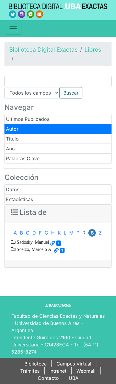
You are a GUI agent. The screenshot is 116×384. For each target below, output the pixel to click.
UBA (74, 378)
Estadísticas (19, 199)
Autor (12, 129)
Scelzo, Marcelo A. (34, 249)
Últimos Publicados (27, 119)
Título (12, 139)
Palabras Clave (23, 158)
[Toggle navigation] (13, 29)
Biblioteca (35, 364)
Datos (12, 189)
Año (10, 149)
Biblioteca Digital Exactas (43, 49)
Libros (92, 49)
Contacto (48, 378)
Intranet (58, 371)
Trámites (30, 371)
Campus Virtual (74, 364)
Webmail (85, 371)
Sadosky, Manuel (32, 242)
